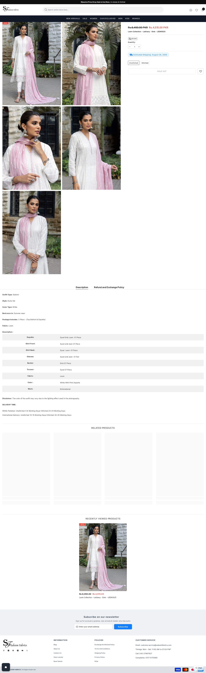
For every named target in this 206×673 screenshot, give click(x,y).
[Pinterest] (13, 650)
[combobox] (105, 9)
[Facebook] (3, 650)
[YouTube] (22, 650)
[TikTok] (17, 650)
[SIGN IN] (190, 10)
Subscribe (123, 627)
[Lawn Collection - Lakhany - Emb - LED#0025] (103, 557)
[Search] (103, 10)
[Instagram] (8, 650)
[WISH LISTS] (196, 10)
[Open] (6, 667)
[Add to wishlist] (201, 71)
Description (82, 287)
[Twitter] (27, 650)
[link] (26, 498)
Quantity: (132, 42)
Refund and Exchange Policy (109, 287)
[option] (103, 561)
